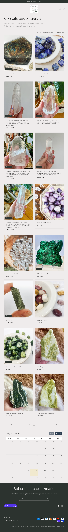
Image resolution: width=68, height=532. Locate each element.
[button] (3, 8)
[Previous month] (57, 433)
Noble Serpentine (42, 367)
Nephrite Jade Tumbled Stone (14, 367)
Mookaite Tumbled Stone (44, 320)
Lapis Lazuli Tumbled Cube (44, 74)
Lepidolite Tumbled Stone (44, 223)
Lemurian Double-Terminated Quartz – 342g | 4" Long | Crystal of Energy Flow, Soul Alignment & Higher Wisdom (48, 122)
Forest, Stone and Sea (19, 526)
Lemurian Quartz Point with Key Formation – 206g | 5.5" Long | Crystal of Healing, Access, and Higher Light (49, 173)
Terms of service (60, 526)
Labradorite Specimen (12, 74)
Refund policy (43, 526)
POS (25, 526)
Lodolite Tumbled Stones (13, 274)
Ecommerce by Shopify (34, 526)
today (51, 433)
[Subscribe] (47, 499)
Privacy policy (51, 526)
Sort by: (39, 32)
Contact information (59, 528)
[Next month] (60, 433)
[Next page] (56, 424)
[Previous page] (11, 424)
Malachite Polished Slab (44, 274)
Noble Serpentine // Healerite (14, 413)
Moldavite (9, 320)
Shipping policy (50, 528)
